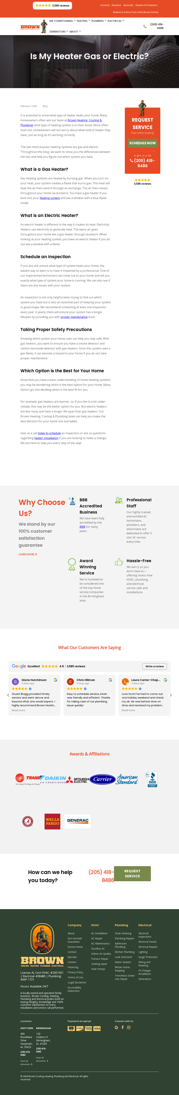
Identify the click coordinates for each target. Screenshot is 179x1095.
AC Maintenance (100, 943)
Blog (45, 106)
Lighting (142, 952)
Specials (128, 5)
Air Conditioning (61, 21)
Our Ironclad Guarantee (75, 940)
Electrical (115, 21)
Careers (72, 962)
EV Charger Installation (144, 972)
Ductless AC (98, 948)
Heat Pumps (98, 969)
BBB (82, 527)
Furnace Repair (99, 958)
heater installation (46, 438)
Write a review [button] (155, 666)
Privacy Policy (75, 972)
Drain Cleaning (123, 933)
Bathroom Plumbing (121, 945)
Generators (57, 31)
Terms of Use (75, 977)
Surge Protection (147, 957)
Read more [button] (18, 710)
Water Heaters (123, 962)
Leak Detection (123, 957)
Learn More (27, 554)
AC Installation (99, 933)
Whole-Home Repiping (122, 968)
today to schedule (49, 433)
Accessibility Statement (74, 989)
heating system (50, 198)
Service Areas (75, 946)
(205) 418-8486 (144, 163)
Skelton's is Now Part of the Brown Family (135, 12)
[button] (170, 695)
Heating (82, 21)
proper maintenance (74, 317)
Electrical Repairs (147, 946)
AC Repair (96, 938)
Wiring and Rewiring (144, 963)
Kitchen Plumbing (124, 952)
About (73, 31)
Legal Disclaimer (77, 982)
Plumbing (97, 21)
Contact (104, 5)
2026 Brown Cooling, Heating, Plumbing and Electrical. (51, 1076)
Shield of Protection (146, 5)
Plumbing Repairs (124, 938)
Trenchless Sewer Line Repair (125, 977)
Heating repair (99, 963)
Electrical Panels (147, 941)
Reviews (116, 5)
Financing (73, 967)
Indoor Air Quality (101, 953)
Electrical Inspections (144, 935)
